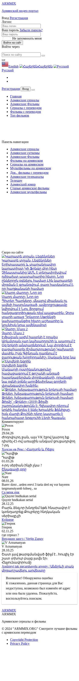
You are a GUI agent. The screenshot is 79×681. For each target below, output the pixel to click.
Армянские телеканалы (27, 176)
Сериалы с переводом (26, 108)
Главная (15, 96)
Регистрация (19, 18)
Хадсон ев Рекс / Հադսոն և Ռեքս (28, 449)
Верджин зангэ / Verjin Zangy (22, 539)
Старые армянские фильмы (29, 188)
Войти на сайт (12, 42)
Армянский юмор (23, 184)
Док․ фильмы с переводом (29, 172)
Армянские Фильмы (24, 104)
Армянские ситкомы (25, 153)
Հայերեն (45, 66)
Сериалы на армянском (26, 164)
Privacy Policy (19, 643)
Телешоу (16, 180)
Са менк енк (10, 492)
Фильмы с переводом (25, 111)
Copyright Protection (24, 639)
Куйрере (8, 519)
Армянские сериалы (24, 100)
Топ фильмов (19, 115)
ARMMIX (9, 610)
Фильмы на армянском (26, 160)
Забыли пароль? (31, 30)
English (13, 66)
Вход (25, 89)
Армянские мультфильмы (28, 192)
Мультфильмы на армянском (30, 168)
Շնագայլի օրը (14, 469)
